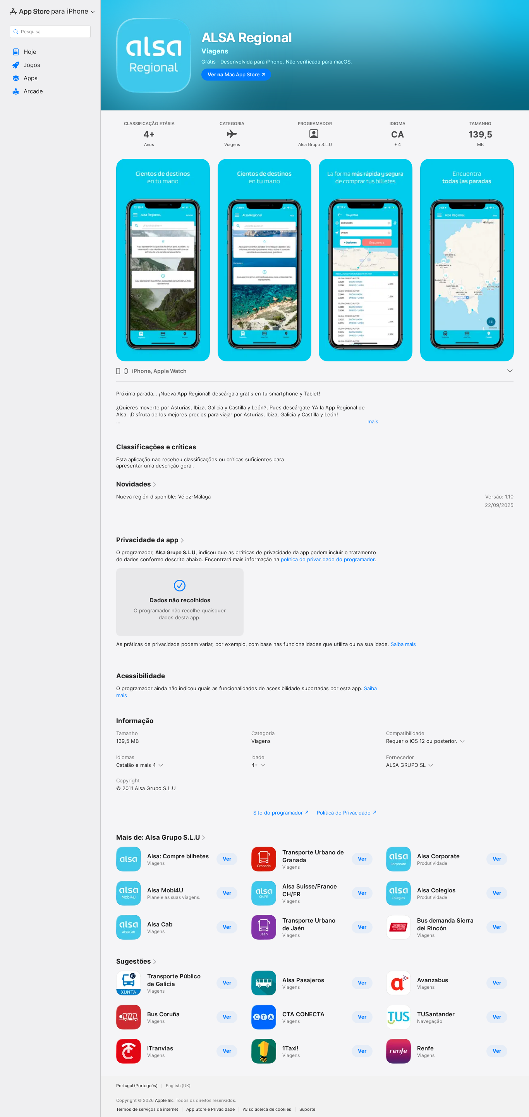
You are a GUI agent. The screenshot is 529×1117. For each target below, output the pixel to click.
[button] (50, 52)
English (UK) (178, 1086)
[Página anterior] (108, 259)
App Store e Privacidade (210, 1109)
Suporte (307, 1109)
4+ (254, 765)
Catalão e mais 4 (136, 765)
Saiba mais (403, 644)
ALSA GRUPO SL (406, 765)
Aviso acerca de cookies (267, 1109)
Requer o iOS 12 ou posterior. (421, 741)
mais (373, 421)
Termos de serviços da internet (147, 1109)
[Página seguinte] (521, 259)
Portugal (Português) (137, 1086)
